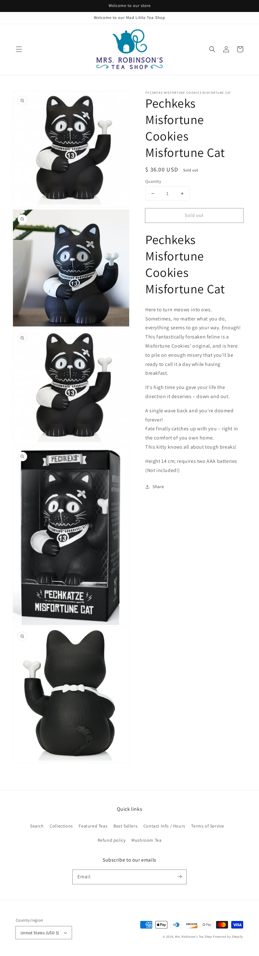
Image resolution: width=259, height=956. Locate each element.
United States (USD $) (40, 932)
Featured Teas (93, 826)
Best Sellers (125, 826)
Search (37, 826)
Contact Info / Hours (164, 826)
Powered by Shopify (228, 937)
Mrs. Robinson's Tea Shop (193, 937)
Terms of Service (207, 826)
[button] (19, 49)
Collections (61, 826)
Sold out (194, 215)
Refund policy (112, 840)
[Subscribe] (179, 877)
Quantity (153, 181)
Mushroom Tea (146, 840)
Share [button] (158, 486)
